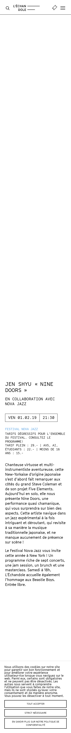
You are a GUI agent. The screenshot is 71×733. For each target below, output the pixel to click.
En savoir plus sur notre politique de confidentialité (35, 723)
